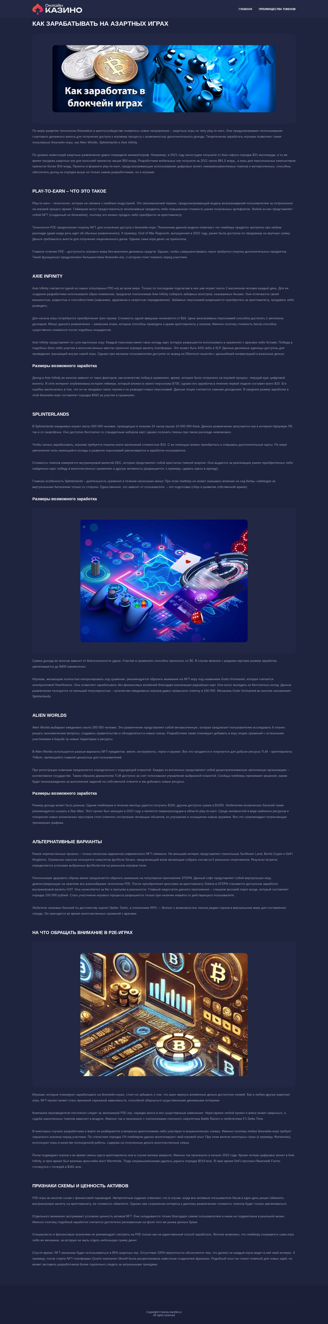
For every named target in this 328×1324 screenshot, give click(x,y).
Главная (245, 9)
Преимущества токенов (277, 9)
